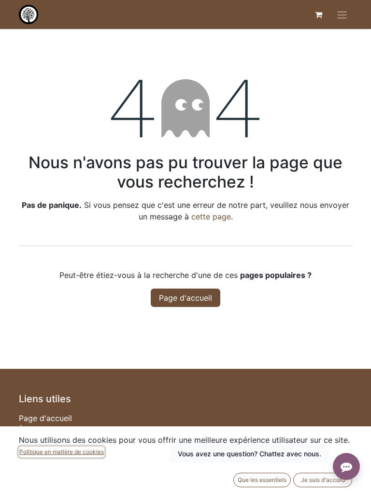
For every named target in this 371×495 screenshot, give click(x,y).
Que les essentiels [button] (262, 479)
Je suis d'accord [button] (323, 479)
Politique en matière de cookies (61, 451)
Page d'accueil (185, 298)
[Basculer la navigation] (342, 14)
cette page (211, 216)
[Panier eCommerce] (318, 14)
